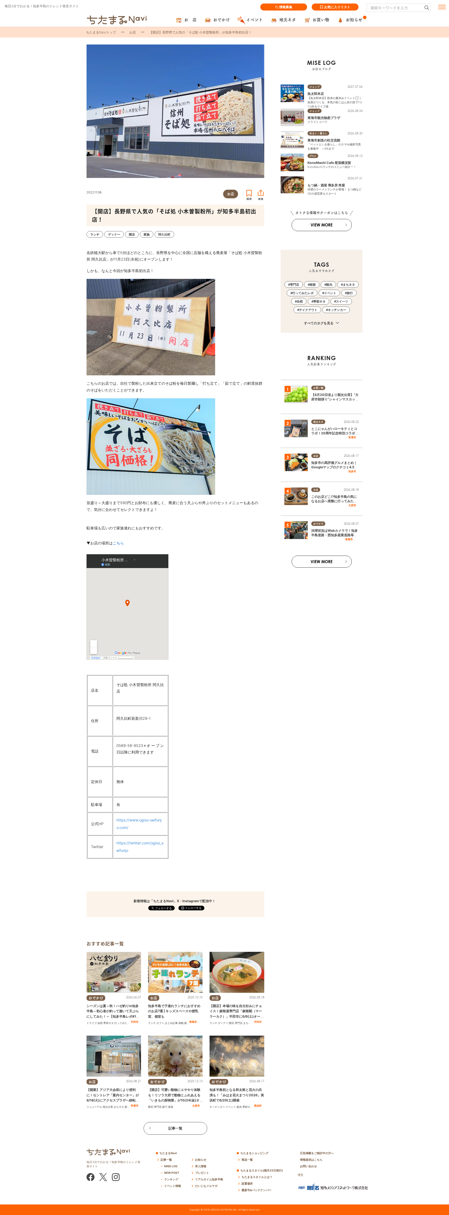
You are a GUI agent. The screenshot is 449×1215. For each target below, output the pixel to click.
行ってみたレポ (123, 1023)
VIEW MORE (322, 224)
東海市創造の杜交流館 (324, 140)
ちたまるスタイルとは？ (257, 1177)
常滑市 (134, 1105)
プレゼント (202, 1172)
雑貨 (313, 284)
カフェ (160, 1023)
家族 (127, 1106)
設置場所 (247, 1183)
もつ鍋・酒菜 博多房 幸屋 (326, 185)
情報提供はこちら (311, 1159)
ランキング (171, 1179)
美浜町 (258, 1105)
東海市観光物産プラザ (324, 118)
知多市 (352, 471)
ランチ (152, 1023)
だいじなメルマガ (206, 1186)
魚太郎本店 (316, 94)
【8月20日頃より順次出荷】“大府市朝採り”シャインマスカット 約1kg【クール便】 (334, 399)
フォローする (193, 908)
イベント (231, 1106)
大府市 (196, 1105)
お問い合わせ (308, 1166)
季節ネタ (108, 1023)
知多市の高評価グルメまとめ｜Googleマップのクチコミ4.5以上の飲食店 (334, 467)
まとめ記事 (171, 1023)
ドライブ (92, 1023)
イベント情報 (172, 1186)
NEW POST (171, 1172)
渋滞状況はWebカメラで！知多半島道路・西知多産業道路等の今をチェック (334, 535)
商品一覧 (247, 1159)
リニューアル (94, 1106)
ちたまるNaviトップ (101, 32)
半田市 (134, 1021)
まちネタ (248, 1023)
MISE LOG (170, 1166)
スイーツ (342, 301)
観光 (239, 1106)
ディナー (223, 1023)
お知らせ (200, 1159)
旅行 (350, 293)
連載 (181, 1023)
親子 (186, 1023)
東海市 (193, 1021)
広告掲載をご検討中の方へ (317, 1153)
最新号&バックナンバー (257, 1190)
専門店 (239, 1023)
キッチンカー (217, 1106)
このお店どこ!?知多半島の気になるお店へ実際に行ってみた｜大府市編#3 (334, 501)
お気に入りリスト (337, 7)
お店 (132, 32)
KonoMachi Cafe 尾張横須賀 (329, 163)
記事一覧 (175, 1128)
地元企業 (108, 1106)
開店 (231, 1023)
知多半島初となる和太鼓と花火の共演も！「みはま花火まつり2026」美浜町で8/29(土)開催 (237, 1095)
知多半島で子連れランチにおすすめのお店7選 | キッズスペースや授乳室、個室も (174, 1011)
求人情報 (200, 1166)
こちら (118, 543)
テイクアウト (308, 310)
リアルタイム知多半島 (209, 1179)
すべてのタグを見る (319, 323)
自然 (100, 1023)
